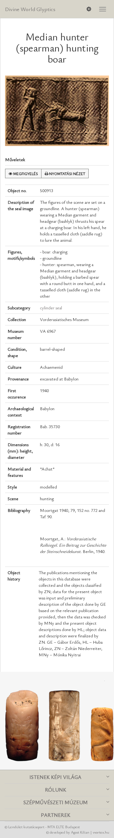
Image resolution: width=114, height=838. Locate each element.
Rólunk (55, 789)
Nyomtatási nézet (66, 173)
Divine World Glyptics (30, 9)
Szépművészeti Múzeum (55, 802)
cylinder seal (51, 308)
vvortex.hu (101, 832)
